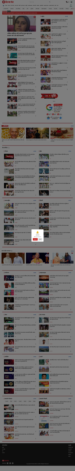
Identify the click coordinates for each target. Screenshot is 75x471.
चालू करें (35, 239)
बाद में (40, 239)
